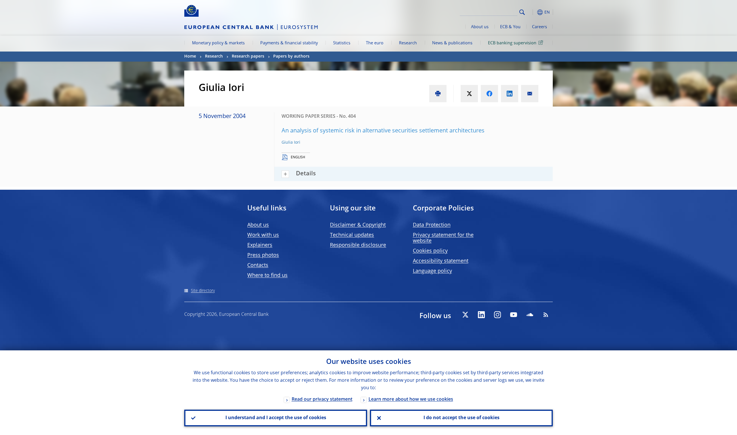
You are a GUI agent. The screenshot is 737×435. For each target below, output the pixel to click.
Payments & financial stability (289, 43)
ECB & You (510, 27)
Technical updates (352, 235)
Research (408, 43)
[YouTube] (514, 315)
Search (522, 12)
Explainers (259, 245)
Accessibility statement (440, 261)
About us (480, 27)
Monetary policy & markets (218, 43)
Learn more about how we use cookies (410, 399)
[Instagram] (497, 315)
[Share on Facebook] (489, 93)
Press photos (263, 255)
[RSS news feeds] (546, 315)
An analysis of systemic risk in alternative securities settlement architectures (383, 131)
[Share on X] (469, 93)
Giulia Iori (291, 142)
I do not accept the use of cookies (461, 418)
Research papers (248, 56)
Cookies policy (430, 251)
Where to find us (267, 275)
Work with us (263, 235)
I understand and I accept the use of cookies (275, 418)
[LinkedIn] (481, 315)
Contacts (257, 265)
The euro (374, 43)
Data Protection (432, 225)
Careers (539, 27)
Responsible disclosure (358, 245)
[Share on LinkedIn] (509, 93)
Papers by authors (291, 56)
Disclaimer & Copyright (358, 225)
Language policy (432, 271)
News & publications (452, 43)
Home (190, 56)
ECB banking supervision (512, 43)
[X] (465, 315)
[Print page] (438, 93)
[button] (532, 12)
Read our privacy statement (322, 399)
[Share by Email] (529, 93)
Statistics (341, 43)
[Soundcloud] (530, 315)
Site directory (203, 291)
